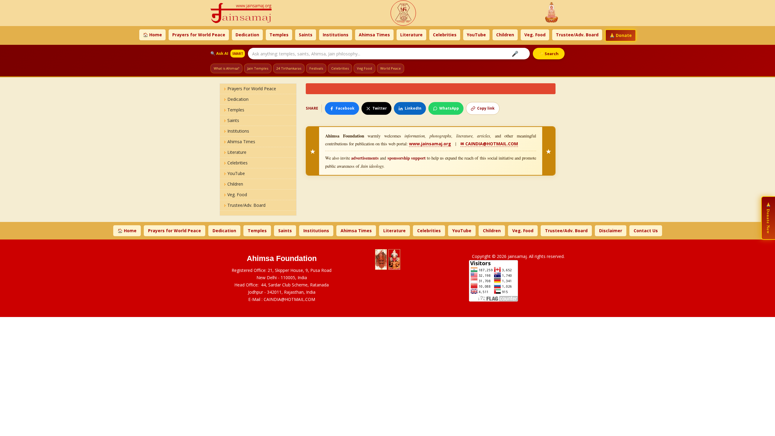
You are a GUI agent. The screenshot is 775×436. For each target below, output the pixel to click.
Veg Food (364, 68)
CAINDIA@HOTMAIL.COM (289, 299)
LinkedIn (413, 108)
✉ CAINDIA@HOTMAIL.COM (489, 144)
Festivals (316, 68)
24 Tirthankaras (288, 68)
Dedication (247, 35)
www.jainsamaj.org (430, 144)
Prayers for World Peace (198, 35)
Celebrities (445, 35)
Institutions (335, 35)
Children (505, 35)
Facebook (345, 108)
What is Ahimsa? (226, 68)
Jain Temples (257, 68)
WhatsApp (449, 108)
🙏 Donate (620, 35)
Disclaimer (610, 230)
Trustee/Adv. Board (577, 35)
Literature (411, 35)
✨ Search (549, 53)
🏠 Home (152, 35)
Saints (305, 35)
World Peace (390, 68)
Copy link (486, 108)
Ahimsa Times (374, 35)
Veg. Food (535, 35)
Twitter (379, 108)
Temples (279, 35)
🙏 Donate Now (768, 218)
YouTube (476, 35)
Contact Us (646, 230)
